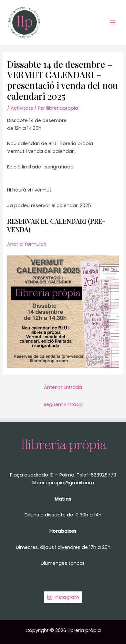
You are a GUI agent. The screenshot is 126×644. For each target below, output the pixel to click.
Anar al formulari (26, 244)
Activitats (22, 108)
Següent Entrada (63, 404)
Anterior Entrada (63, 387)
